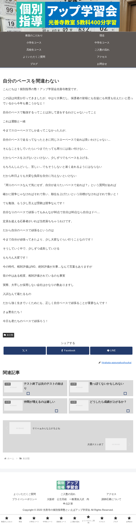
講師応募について (111, 499)
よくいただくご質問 (24, 494)
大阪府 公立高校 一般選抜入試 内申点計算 (68, 501)
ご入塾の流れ (68, 494)
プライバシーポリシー (24, 499)
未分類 (10, 335)
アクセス (111, 494)
